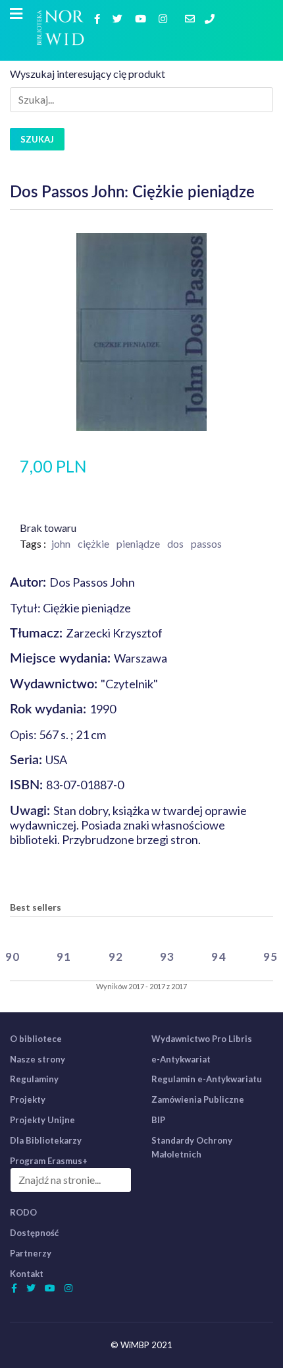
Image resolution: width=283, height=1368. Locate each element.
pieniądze (138, 543)
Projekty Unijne (42, 1120)
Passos (206, 543)
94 (218, 956)
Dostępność (34, 1232)
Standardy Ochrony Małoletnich (191, 1147)
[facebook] (98, 18)
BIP (158, 1120)
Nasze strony (37, 1059)
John (60, 543)
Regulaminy (34, 1079)
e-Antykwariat (181, 1059)
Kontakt (26, 1273)
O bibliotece (36, 1038)
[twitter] (119, 18)
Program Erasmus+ (49, 1161)
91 (64, 956)
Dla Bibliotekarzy (46, 1140)
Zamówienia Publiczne (197, 1099)
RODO (23, 1212)
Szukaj (37, 139)
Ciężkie (93, 543)
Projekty (27, 1099)
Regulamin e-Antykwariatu (206, 1079)
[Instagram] (164, 18)
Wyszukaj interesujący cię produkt (87, 73)
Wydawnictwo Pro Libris (201, 1038)
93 (167, 956)
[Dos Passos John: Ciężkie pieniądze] (141, 330)
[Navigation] (16, 14)
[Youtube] (142, 18)
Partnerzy (30, 1253)
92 (116, 956)
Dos (175, 543)
